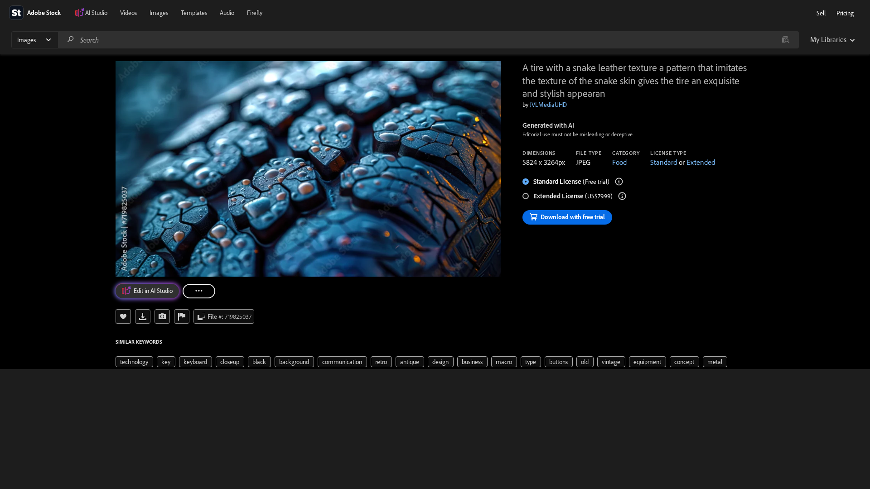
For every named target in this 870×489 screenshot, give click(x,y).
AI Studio (96, 13)
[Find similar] (785, 39)
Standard (663, 162)
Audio (227, 13)
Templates (194, 13)
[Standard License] (619, 181)
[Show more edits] (199, 291)
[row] (134, 361)
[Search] (71, 39)
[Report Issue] (181, 316)
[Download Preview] (142, 316)
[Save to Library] (123, 316)
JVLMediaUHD (548, 105)
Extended (700, 162)
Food (619, 162)
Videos (128, 13)
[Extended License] (622, 196)
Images (159, 13)
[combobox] (428, 39)
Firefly (254, 13)
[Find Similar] (162, 316)
